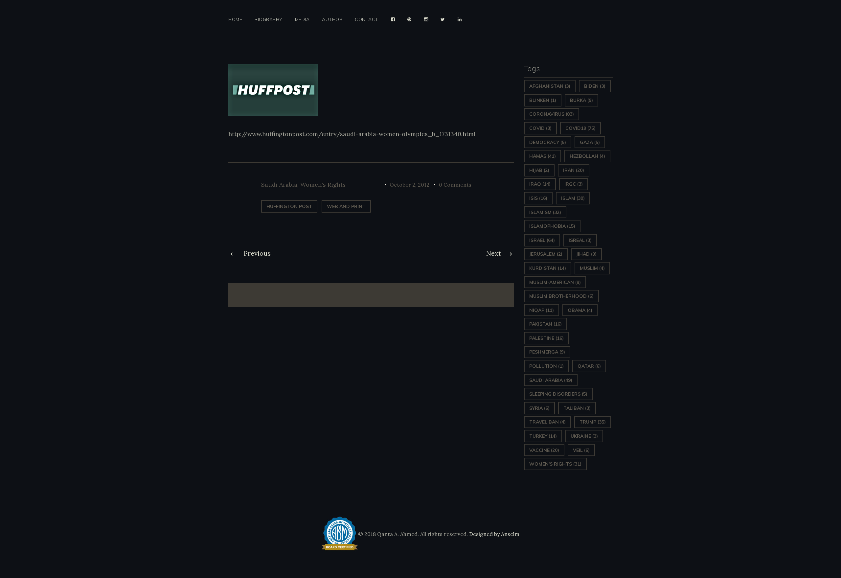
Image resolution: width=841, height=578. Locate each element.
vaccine (544, 450)
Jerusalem (545, 254)
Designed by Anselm (493, 534)
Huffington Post (289, 206)
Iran (573, 170)
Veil (581, 450)
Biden (594, 86)
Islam (573, 198)
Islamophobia (552, 226)
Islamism (545, 212)
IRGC (573, 184)
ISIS (538, 198)
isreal (580, 240)
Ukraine (584, 436)
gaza (590, 142)
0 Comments (455, 184)
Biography (269, 19)
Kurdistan (547, 268)
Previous (257, 253)
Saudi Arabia (279, 184)
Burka (581, 100)
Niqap (541, 310)
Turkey (543, 436)
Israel (542, 240)
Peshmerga (547, 352)
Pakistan (545, 324)
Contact (366, 19)
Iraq (540, 184)
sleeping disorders (558, 394)
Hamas (542, 156)
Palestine (546, 338)
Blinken (542, 100)
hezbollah (587, 156)
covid (540, 128)
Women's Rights (323, 184)
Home (235, 19)
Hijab (539, 170)
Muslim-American (555, 282)
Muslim (592, 268)
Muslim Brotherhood (561, 296)
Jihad (586, 254)
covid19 (580, 128)
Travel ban (547, 422)
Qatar (589, 366)
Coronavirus (551, 114)
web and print (346, 206)
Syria (539, 408)
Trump (593, 422)
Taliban (577, 408)
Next (493, 253)
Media (302, 19)
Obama (580, 310)
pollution (546, 366)
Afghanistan (549, 86)
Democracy (547, 142)
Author (332, 19)
